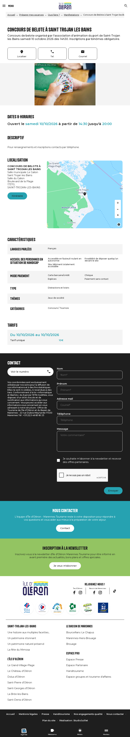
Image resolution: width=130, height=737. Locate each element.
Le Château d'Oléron (19, 671)
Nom (60, 368)
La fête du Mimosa (18, 650)
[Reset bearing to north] (118, 215)
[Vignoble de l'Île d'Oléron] (72, 608)
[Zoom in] (118, 203)
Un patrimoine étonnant (21, 638)
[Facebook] (74, 592)
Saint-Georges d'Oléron (21, 688)
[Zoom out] (118, 209)
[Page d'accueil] (65, 6)
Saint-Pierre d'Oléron (19, 682)
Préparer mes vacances (31, 15)
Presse (45, 714)
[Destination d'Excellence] (42, 608)
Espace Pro (73, 653)
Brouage (71, 644)
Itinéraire (17, 195)
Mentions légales (28, 714)
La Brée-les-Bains (17, 694)
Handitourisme (75, 671)
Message (62, 429)
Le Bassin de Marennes (79, 626)
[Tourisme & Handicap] (103, 608)
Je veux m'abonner (65, 565)
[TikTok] (114, 591)
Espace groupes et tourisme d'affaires (88, 677)
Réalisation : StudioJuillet (73, 720)
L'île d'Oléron (15, 659)
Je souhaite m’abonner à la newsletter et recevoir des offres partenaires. (92, 460)
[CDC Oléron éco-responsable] (88, 608)
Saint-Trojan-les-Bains (21, 626)
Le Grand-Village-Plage (21, 665)
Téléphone (63, 414)
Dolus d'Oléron (16, 677)
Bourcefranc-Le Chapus (80, 632)
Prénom (62, 384)
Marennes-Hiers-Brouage (81, 638)
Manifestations (71, 15)
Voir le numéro (20, 371)
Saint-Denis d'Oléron (19, 700)
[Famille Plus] (57, 608)
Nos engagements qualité (88, 714)
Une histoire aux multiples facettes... (28, 632)
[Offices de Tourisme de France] (27, 608)
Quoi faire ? (54, 15)
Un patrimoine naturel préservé (25, 644)
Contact (65, 528)
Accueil (11, 15)
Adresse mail (65, 399)
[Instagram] (80, 592)
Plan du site (48, 720)
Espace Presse (75, 659)
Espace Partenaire (77, 665)
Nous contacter (115, 714)
